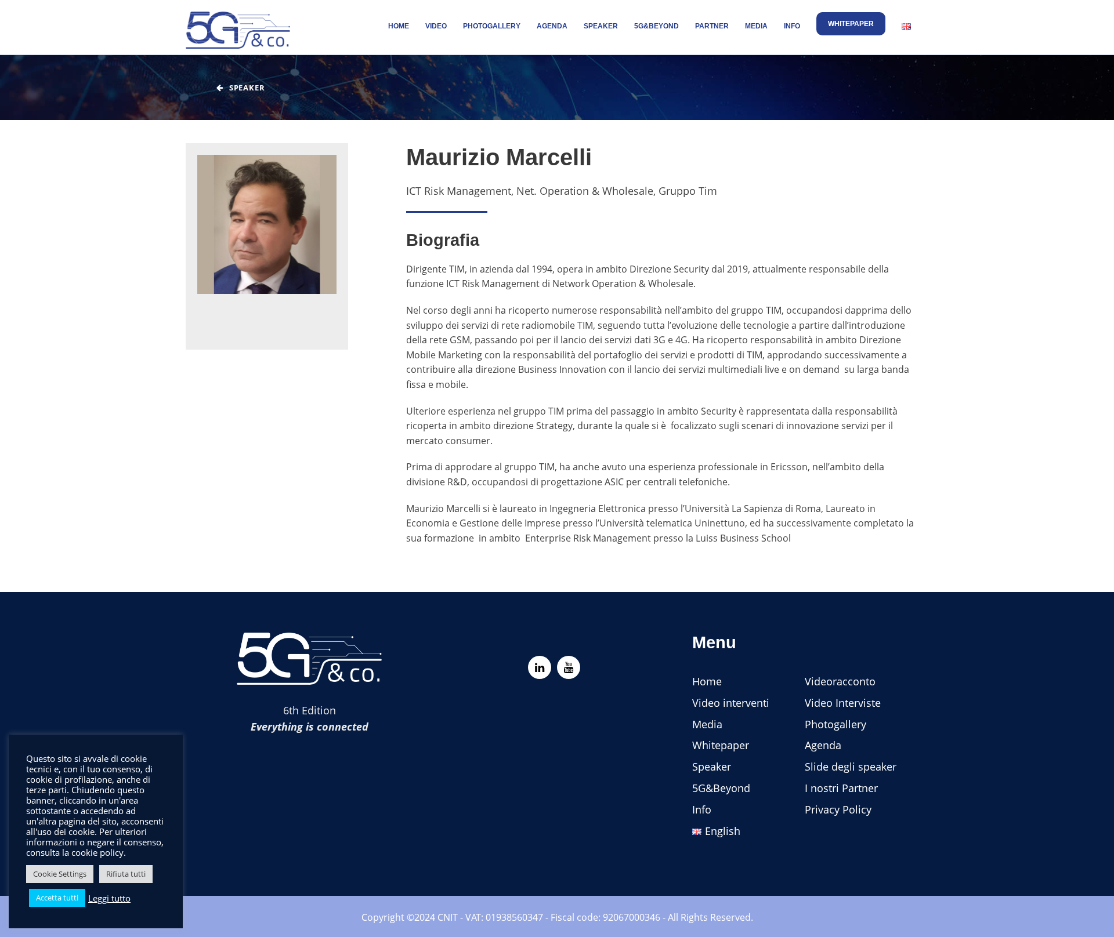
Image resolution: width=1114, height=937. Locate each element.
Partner (712, 26)
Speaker (601, 26)
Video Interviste (843, 703)
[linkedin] (539, 667)
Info (792, 26)
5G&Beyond (656, 26)
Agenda (552, 26)
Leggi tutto (109, 898)
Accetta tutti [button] (57, 897)
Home (398, 26)
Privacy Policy (838, 809)
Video (436, 26)
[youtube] (568, 667)
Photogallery (491, 26)
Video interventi (730, 703)
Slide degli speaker (850, 766)
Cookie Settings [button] (59, 874)
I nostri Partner (841, 788)
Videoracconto (840, 681)
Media (756, 26)
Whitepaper (851, 24)
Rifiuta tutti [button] (126, 874)
